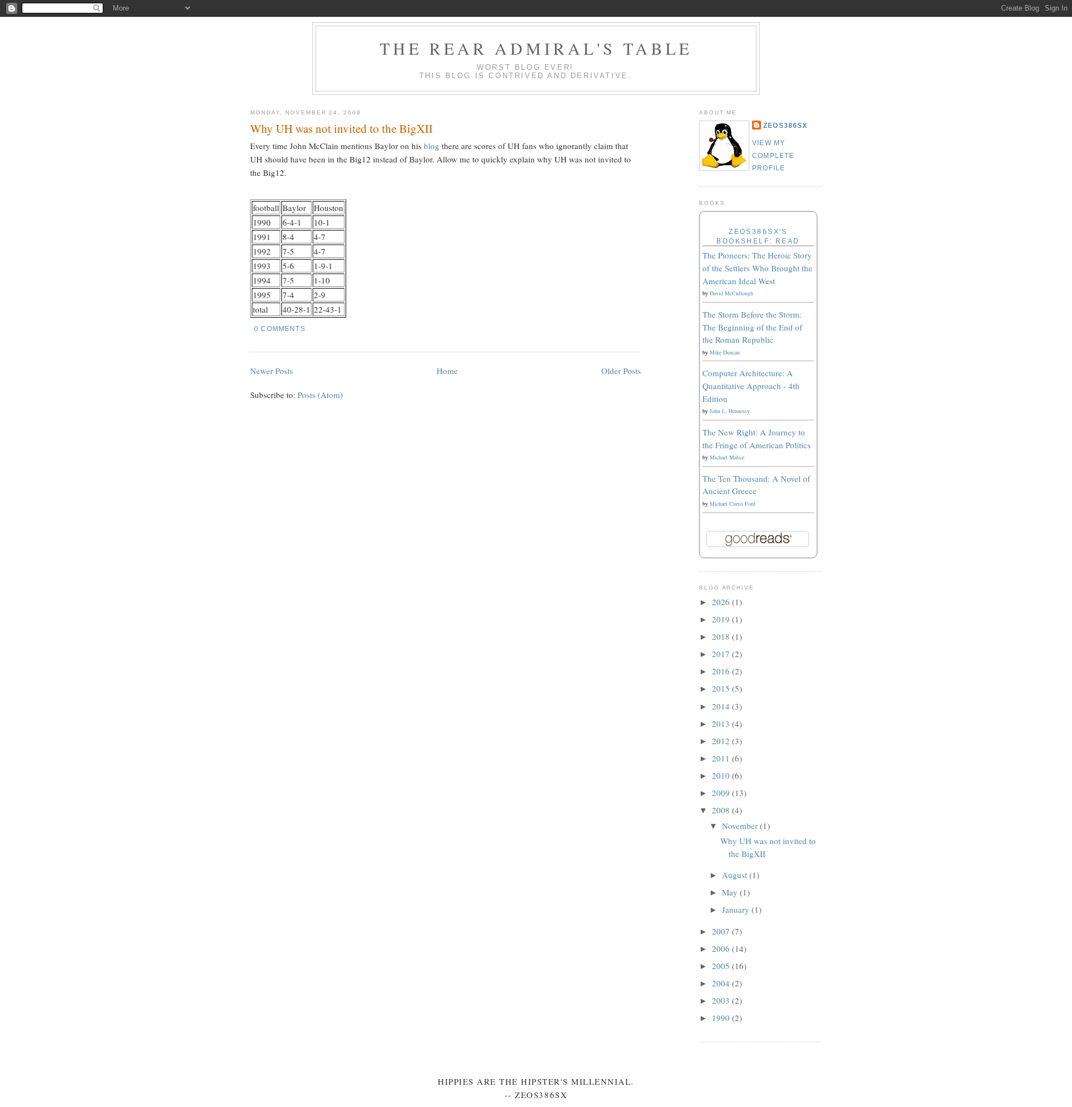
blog (431, 145)
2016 (722, 671)
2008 (722, 810)
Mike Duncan (725, 352)
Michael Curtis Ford (732, 503)
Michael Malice (727, 457)
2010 (722, 775)
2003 (722, 1000)
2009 (722, 792)
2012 (722, 740)
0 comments (279, 328)
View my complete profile (773, 155)
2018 (722, 636)
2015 (722, 688)
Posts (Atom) (320, 394)
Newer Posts (271, 370)
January (737, 909)
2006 (722, 948)
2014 (722, 706)
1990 (722, 1017)
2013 (722, 723)
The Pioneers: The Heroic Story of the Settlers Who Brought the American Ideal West (757, 268)
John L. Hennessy (730, 411)
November (741, 825)
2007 (722, 931)
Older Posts (621, 370)
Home (447, 370)
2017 (722, 653)
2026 (722, 601)
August (735, 874)
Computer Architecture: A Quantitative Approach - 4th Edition (751, 385)
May (731, 892)
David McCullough (731, 293)
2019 (722, 619)
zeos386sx (785, 125)
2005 (722, 965)
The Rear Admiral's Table (536, 48)
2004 (722, 983)
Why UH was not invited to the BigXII (341, 128)
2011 (722, 758)
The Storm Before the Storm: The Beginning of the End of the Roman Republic (752, 327)
